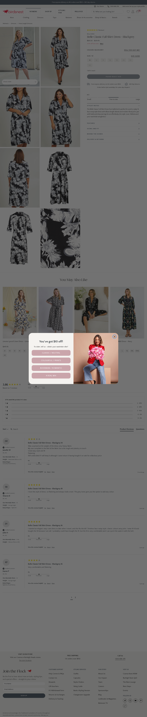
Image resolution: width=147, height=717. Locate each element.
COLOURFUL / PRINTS (51, 360)
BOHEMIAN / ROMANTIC (51, 368)
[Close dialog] (115, 337)
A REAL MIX (51, 376)
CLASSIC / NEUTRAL (51, 353)
